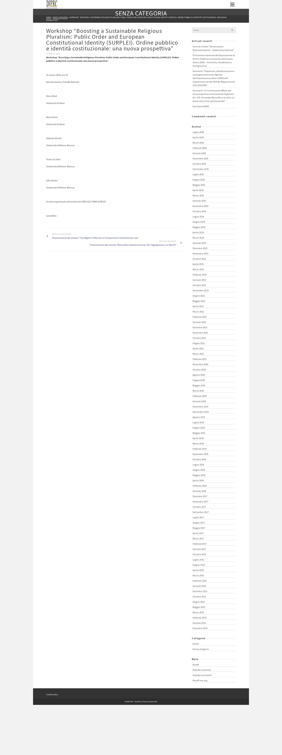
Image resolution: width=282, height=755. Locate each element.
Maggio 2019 (199, 432)
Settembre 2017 (201, 512)
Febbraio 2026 (200, 147)
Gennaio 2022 (199, 322)
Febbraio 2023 (200, 274)
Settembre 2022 (201, 290)
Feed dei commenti (202, 675)
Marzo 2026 (198, 142)
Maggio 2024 (199, 227)
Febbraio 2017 (200, 543)
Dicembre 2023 (200, 248)
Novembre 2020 (200, 364)
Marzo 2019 (198, 443)
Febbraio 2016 (200, 580)
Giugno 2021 (199, 343)
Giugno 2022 (199, 295)
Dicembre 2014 (200, 628)
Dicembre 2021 (200, 327)
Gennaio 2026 (199, 153)
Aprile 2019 (198, 438)
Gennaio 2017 (199, 549)
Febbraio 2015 (200, 617)
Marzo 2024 (198, 237)
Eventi (196, 643)
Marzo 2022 (198, 311)
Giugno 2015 (199, 601)
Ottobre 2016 (199, 554)
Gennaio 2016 (199, 586)
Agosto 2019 (199, 417)
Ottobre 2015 (199, 596)
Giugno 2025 (199, 179)
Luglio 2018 (198, 464)
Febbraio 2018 (200, 485)
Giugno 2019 (199, 427)
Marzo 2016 (198, 575)
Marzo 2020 (198, 390)
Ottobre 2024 (199, 211)
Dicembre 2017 (200, 496)
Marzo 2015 (198, 612)
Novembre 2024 (200, 206)
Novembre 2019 (200, 406)
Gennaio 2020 (199, 401)
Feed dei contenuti (202, 669)
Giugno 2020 (199, 380)
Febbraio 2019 (200, 448)
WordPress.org (200, 680)
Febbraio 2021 (200, 359)
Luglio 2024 (198, 216)
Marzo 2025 (198, 195)
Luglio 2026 (198, 132)
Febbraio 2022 (200, 316)
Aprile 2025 (198, 190)
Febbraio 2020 (200, 396)
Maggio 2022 (199, 301)
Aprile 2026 (198, 137)
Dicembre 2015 (200, 591)
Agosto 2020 (199, 374)
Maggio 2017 (199, 527)
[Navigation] (232, 4)
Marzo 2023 (198, 269)
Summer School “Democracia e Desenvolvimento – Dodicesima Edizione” (213, 48)
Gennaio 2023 (199, 279)
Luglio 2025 (198, 174)
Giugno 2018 (199, 469)
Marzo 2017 (198, 538)
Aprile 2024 (198, 232)
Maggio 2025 (199, 184)
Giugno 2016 (199, 564)
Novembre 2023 (200, 253)
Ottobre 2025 (199, 163)
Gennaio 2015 (199, 622)
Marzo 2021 (198, 353)
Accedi (196, 664)
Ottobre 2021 (199, 337)
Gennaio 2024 (199, 242)
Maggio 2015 (199, 607)
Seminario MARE (201, 106)
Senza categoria (201, 649)
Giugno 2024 (199, 221)
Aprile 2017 (198, 533)
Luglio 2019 (198, 422)
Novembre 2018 (200, 454)
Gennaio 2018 (199, 491)
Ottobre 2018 (199, 459)
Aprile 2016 (198, 570)
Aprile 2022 (198, 306)
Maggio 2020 (199, 385)
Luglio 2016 (198, 559)
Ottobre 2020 (199, 369)
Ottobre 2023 (199, 258)
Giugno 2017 (199, 522)
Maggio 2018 (199, 475)
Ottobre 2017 (199, 506)
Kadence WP (153, 702)
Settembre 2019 (201, 411)
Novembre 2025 (200, 158)
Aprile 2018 (198, 480)
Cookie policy (52, 694)
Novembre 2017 (200, 501)
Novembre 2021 (200, 332)
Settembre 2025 (201, 169)
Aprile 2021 (198, 348)
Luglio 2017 (198, 517)
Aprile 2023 (198, 264)
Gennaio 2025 (199, 200)
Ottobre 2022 (199, 285)
